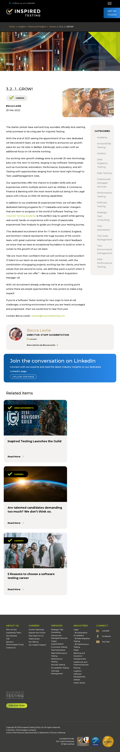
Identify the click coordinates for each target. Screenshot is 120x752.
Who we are (11, 629)
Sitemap (61, 733)
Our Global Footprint (37, 645)
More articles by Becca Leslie (41, 345)
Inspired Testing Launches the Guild (34, 441)
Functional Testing (59, 647)
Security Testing (58, 665)
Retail (76, 650)
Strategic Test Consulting (57, 630)
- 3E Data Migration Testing (82, 639)
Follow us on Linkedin (23, 3)
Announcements (23, 408)
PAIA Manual (18, 733)
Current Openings (36, 629)
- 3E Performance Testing (81, 645)
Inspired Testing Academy (21, 215)
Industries (81, 625)
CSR (8, 639)
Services (56, 625)
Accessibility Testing (60, 668)
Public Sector (79, 683)
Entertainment (80, 659)
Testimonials (34, 639)
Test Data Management (57, 672)
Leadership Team (13, 633)
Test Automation (58, 650)
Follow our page (23, 376)
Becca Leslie (13, 106)
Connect (102, 625)
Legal (76, 629)
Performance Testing (56, 660)
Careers (20, 98)
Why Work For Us (36, 636)
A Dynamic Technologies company (21, 730)
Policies (53, 733)
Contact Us (11, 648)
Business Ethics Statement (36, 733)
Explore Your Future (37, 633)
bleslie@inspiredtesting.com (48, 315)
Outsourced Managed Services (59, 636)
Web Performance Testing (59, 654)
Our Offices (33, 642)
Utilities (77, 680)
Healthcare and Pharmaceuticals (81, 663)
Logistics (77, 671)
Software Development (79, 675)
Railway (77, 668)
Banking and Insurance (79, 654)
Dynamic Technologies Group (15, 643)
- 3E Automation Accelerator (80, 634)
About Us (12, 625)
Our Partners (11, 636)
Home (8, 733)
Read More (14, 456)
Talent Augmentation (57, 642)
